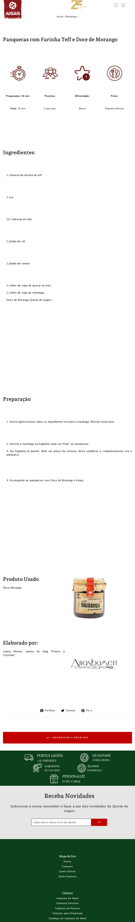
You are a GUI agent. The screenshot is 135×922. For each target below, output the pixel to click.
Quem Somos (67, 871)
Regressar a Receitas (70, 737)
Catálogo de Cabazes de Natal (67, 918)
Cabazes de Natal (68, 898)
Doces (67, 861)
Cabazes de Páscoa (67, 908)
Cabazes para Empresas (67, 913)
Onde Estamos (68, 876)
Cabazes (67, 866)
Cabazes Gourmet (67, 903)
